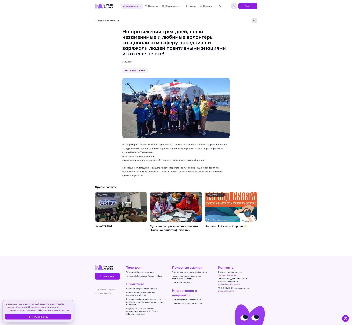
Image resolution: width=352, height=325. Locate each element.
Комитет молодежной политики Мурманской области (140, 293)
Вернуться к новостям (108, 20)
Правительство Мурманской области (189, 272)
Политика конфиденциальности (187, 303)
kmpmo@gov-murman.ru (229, 284)
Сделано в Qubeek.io (103, 293)
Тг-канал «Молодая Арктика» (140, 272)
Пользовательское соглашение (186, 299)
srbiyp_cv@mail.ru (226, 291)
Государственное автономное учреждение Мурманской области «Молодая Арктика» (142, 311)
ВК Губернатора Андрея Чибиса (141, 288)
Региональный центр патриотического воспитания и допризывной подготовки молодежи (144, 302)
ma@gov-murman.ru (227, 275)
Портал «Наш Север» (182, 282)
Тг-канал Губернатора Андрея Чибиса (144, 276)
